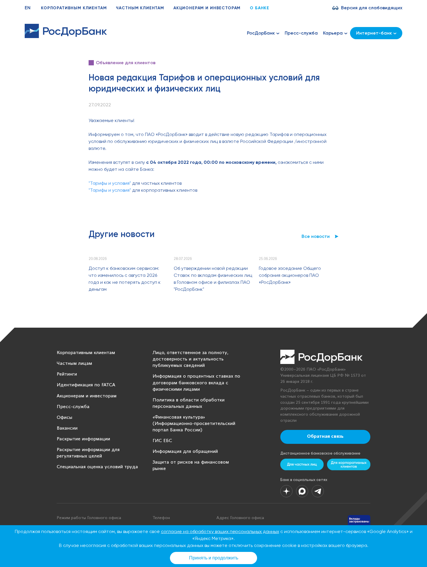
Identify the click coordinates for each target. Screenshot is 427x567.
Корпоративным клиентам (74, 8)
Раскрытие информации (83, 439)
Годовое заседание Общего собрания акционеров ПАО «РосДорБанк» (290, 275)
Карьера (333, 33)
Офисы (64, 417)
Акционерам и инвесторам (207, 8)
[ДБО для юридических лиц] (348, 464)
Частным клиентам (140, 8)
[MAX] (302, 491)
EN (28, 7)
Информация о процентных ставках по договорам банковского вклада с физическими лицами (196, 383)
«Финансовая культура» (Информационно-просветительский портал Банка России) (193, 424)
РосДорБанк (261, 33)
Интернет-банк (374, 33)
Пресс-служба (301, 33)
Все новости (316, 236)
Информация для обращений (185, 451)
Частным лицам (74, 363)
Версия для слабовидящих (371, 7)
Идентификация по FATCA (86, 385)
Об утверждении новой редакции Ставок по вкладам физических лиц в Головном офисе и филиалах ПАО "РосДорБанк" (213, 278)
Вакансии (67, 428)
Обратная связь (325, 436)
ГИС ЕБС (162, 440)
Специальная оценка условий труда (97, 466)
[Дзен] (286, 491)
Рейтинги (67, 374)
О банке (259, 8)
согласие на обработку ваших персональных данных (220, 531)
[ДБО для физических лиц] (302, 464)
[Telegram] (318, 491)
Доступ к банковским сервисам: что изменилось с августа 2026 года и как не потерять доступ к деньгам (125, 278)
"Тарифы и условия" (110, 183)
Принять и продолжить (213, 557)
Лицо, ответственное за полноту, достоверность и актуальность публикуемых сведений (190, 359)
